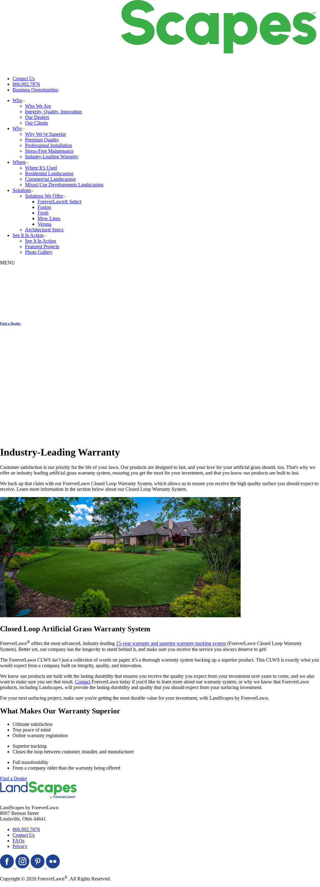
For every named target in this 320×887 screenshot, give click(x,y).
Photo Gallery (38, 252)
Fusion (44, 207)
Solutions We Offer (44, 196)
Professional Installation (48, 145)
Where (19, 162)
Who (17, 100)
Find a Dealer (13, 778)
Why (17, 128)
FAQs (18, 840)
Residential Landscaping (49, 173)
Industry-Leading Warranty (51, 156)
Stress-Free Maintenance (49, 151)
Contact (82, 681)
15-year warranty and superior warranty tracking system (171, 643)
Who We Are (38, 106)
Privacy (20, 846)
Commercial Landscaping (50, 179)
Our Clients (36, 123)
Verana (44, 224)
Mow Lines (49, 218)
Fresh (43, 212)
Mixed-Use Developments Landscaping (64, 184)
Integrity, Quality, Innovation (53, 111)
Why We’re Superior (45, 134)
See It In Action (27, 235)
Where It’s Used (41, 167)
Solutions (21, 190)
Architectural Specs (44, 229)
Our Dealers (37, 117)
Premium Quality (42, 139)
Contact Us (23, 78)
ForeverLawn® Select (59, 201)
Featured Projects (42, 246)
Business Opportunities (35, 89)
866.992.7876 (26, 84)
